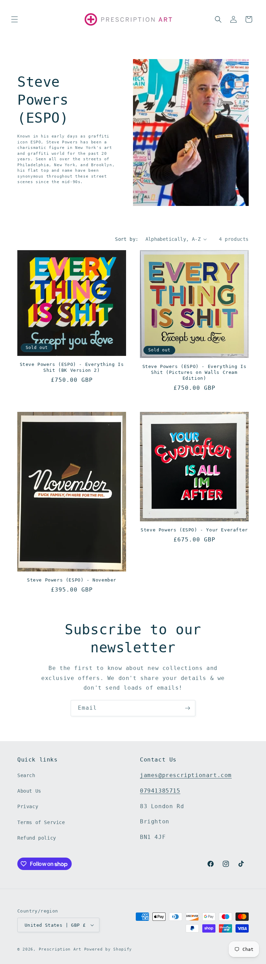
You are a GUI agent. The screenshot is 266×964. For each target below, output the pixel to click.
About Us (29, 791)
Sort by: (126, 239)
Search (26, 775)
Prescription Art (60, 949)
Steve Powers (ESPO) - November (71, 580)
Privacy (27, 806)
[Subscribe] (187, 708)
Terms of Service (41, 822)
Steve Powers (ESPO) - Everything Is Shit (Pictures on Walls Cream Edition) (194, 372)
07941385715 (160, 790)
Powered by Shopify (108, 949)
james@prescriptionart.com (186, 775)
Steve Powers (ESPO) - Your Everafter (194, 529)
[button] (14, 19)
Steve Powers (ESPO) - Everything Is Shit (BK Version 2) (72, 367)
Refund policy (36, 838)
